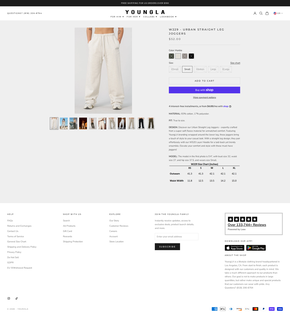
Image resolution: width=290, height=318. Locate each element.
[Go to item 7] (112, 123)
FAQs (10, 220)
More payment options (204, 97)
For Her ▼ (134, 17)
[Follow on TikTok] (16, 298)
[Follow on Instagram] (8, 298)
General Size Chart (16, 241)
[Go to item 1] (54, 123)
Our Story (114, 220)
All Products (69, 225)
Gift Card (67, 231)
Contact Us (12, 231)
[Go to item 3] (73, 123)
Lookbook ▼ (168, 17)
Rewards (67, 236)
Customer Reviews (118, 225)
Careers (113, 231)
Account (113, 236)
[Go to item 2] (64, 123)
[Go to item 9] (131, 123)
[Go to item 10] (141, 123)
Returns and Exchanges (19, 225)
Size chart (235, 62)
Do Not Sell (13, 257)
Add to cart (204, 80)
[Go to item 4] (83, 123)
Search (66, 220)
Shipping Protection (73, 241)
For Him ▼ (117, 17)
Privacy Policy (14, 252)
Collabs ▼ (150, 17)
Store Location (116, 241)
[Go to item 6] (102, 123)
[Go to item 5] (93, 123)
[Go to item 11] (151, 123)
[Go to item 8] (122, 123)
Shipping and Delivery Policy (21, 246)
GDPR (10, 262)
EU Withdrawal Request (19, 267)
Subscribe (167, 246)
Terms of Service (15, 236)
